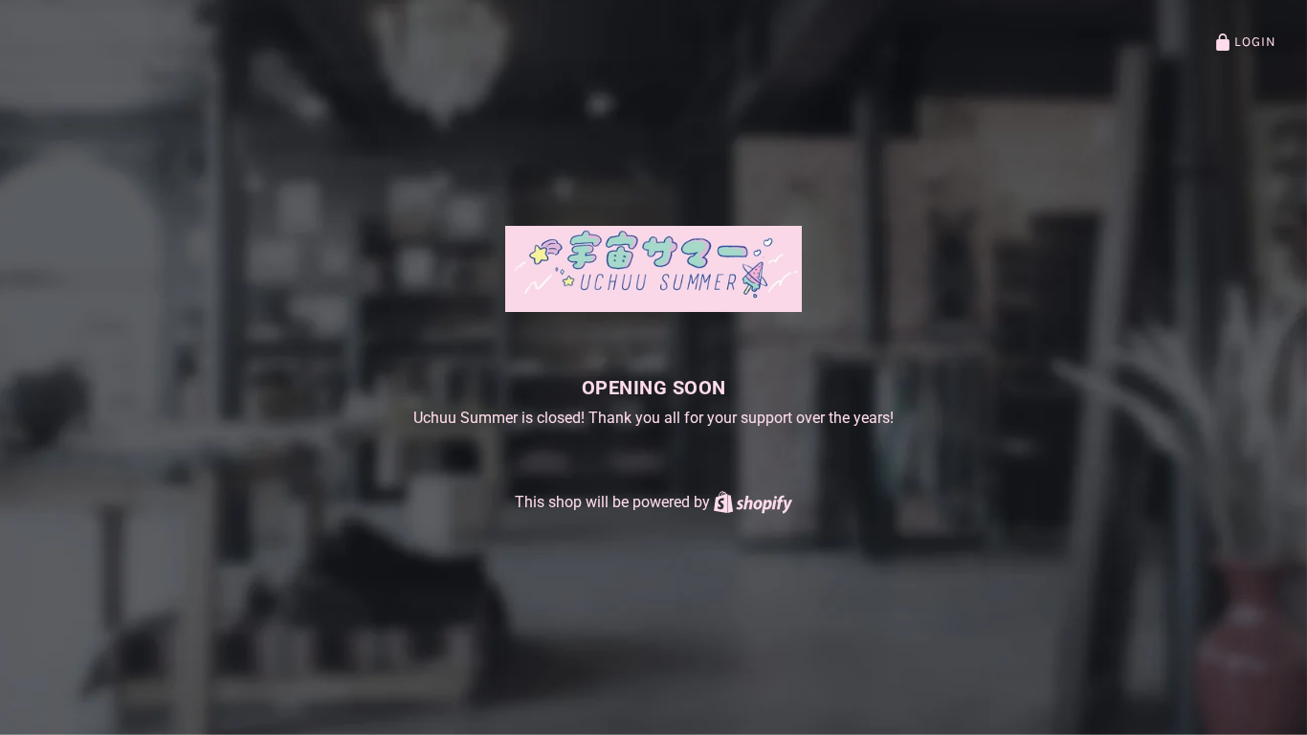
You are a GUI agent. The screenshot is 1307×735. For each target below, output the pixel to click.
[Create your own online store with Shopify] (753, 502)
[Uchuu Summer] (654, 269)
